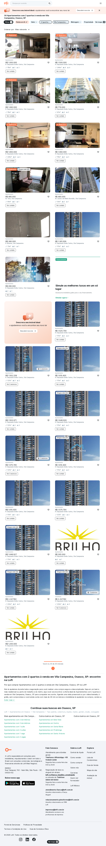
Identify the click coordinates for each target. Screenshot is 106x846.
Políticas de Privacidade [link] (32, 825)
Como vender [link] (75, 757)
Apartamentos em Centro (49, 723)
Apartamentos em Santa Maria (51, 727)
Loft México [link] (75, 786)
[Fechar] (99, 10)
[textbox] (31, 3)
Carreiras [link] (74, 773)
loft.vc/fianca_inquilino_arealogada (60, 775)
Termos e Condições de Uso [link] (15, 829)
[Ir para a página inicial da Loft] (7, 3)
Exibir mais (8, 700)
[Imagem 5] (33, 56)
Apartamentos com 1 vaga (14, 733)
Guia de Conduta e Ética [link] (39, 829)
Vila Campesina (38, 712)
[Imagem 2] (29, 56)
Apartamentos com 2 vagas (15, 737)
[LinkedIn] (27, 840)
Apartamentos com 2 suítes (15, 730)
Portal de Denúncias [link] (12, 825)
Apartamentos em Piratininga (50, 730)
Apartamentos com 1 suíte (14, 727)
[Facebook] (34, 840)
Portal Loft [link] (91, 752)
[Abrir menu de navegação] (101, 3)
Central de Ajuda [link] (76, 752)
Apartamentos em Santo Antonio (52, 733)
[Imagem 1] (27, 56)
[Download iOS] (28, 783)
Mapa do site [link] (92, 770)
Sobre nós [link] (74, 768)
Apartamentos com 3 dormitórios (17, 723)
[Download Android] (12, 783)
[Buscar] (49, 3)
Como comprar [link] (76, 763)
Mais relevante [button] (21, 29)
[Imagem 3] (30, 56)
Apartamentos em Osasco (20, 712)
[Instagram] (20, 840)
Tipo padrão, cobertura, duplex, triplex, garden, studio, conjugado (73, 712)
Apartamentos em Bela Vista (50, 720)
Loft (5, 712)
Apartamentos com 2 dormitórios (17, 720)
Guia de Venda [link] (92, 765)
